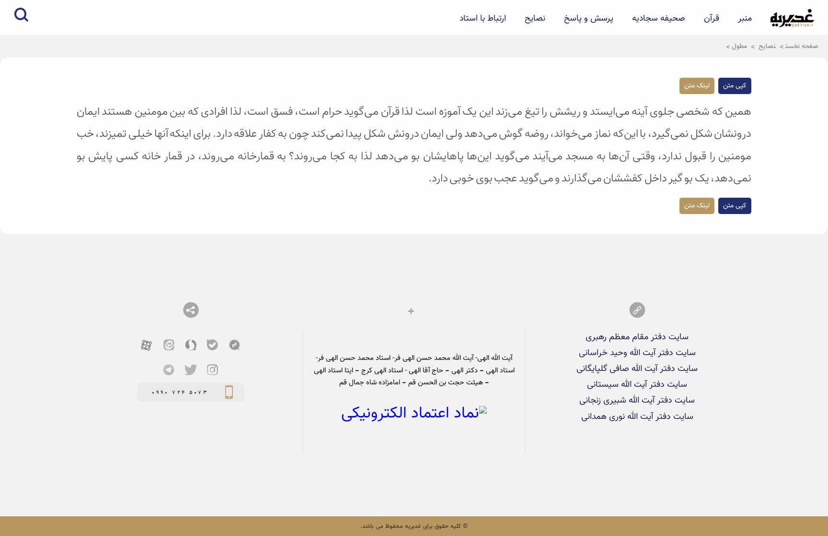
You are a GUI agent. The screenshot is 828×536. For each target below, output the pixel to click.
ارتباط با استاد (483, 18)
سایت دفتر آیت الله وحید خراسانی (637, 353)
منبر (745, 18)
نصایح (535, 18)
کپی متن (735, 86)
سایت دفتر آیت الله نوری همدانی (637, 417)
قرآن (711, 18)
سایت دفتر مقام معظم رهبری (637, 337)
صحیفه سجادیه (658, 18)
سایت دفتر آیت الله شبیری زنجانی (637, 400)
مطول (739, 46)
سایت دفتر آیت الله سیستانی (637, 385)
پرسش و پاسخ (588, 18)
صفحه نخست (801, 46)
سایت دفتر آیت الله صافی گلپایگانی (637, 369)
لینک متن (697, 86)
